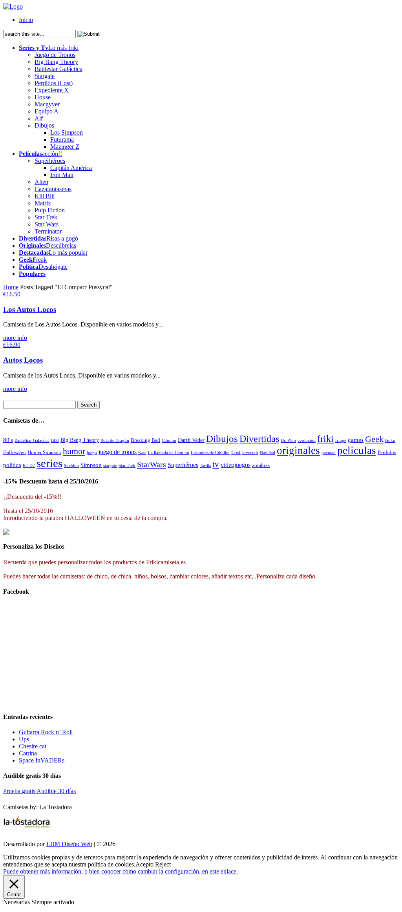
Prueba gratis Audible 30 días (39, 791)
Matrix (43, 203)
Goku (390, 440)
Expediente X (52, 90)
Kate (142, 453)
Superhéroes (50, 160)
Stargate (45, 76)
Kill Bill (45, 196)
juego (92, 453)
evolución (307, 440)
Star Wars (46, 224)
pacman (329, 453)
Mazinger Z (64, 146)
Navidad (267, 452)
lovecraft (250, 453)
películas (356, 450)
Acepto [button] (144, 864)
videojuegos (235, 464)
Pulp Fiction (50, 210)
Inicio (26, 19)
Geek (374, 439)
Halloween (14, 452)
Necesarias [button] (17, 902)
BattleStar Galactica (32, 440)
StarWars (151, 464)
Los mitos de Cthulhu (210, 452)
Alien (41, 182)
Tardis (205, 465)
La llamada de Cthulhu (168, 452)
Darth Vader (191, 440)
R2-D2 (29, 465)
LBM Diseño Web (69, 844)
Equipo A (46, 111)
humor (74, 451)
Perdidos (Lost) (54, 83)
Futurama (62, 139)
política (12, 464)
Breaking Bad (145, 440)
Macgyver (47, 104)
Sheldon (71, 465)
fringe (340, 440)
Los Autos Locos (29, 309)
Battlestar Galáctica (58, 69)
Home (10, 287)
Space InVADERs (41, 760)
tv (215, 464)
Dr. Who (288, 440)
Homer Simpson (44, 452)
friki (325, 439)
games (356, 439)
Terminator (48, 231)
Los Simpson (66, 132)
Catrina (28, 753)
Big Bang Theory (56, 61)
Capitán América (71, 167)
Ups (24, 739)
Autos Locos (23, 360)
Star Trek (46, 217)
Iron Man (61, 174)
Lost (236, 452)
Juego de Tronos (55, 54)
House (43, 97)
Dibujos (44, 125)
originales (298, 450)
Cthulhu (169, 440)
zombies (261, 465)
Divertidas (259, 439)
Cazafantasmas (53, 189)
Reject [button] (163, 864)
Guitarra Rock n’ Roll (46, 732)
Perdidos (387, 452)
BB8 (55, 440)
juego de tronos (118, 452)
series (49, 463)
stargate (110, 465)
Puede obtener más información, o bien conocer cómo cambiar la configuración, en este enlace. (120, 871)
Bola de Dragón (114, 440)
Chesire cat (32, 746)
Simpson (91, 464)
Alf (39, 118)
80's (8, 440)
